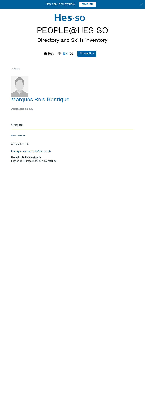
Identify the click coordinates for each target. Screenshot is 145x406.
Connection (87, 53)
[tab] (72, 125)
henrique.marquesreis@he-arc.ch (31, 151)
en (65, 53)
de (71, 53)
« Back (15, 69)
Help (51, 53)
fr (59, 53)
